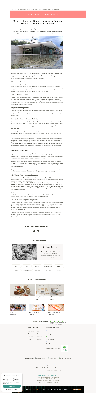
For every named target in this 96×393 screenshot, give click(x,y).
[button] (12, 389)
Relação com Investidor (40, 340)
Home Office (48, 270)
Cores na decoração (48, 266)
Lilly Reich (32, 183)
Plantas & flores (37, 266)
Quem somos (31, 331)
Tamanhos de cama (37, 270)
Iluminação (59, 270)
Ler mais (8, 383)
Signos (16, 266)
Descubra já (31, 314)
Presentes (26, 266)
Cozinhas (16, 270)
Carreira (30, 342)
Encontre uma (13, 314)
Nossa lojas (30, 336)
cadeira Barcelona (30, 181)
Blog (38, 331)
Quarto (58, 266)
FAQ (49, 343)
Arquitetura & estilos (26, 270)
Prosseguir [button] (12, 386)
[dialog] (11, 382)
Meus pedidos (51, 334)
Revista (29, 339)
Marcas (29, 334)
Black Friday (39, 334)
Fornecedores (40, 336)
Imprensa (39, 343)
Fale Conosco (51, 339)
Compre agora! (51, 314)
